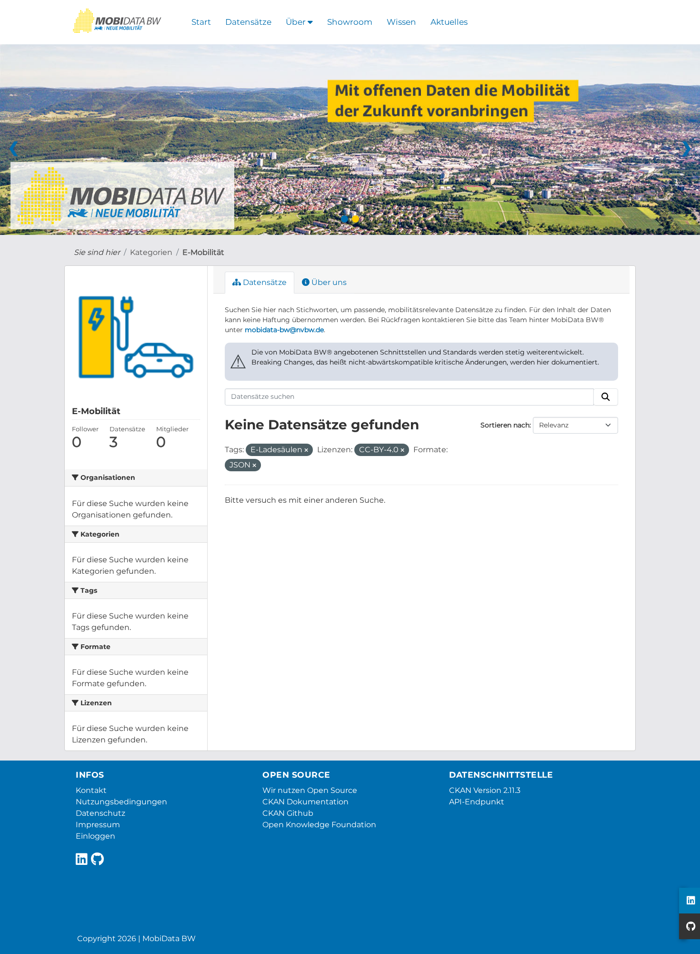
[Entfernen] (306, 450)
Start (201, 22)
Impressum (98, 824)
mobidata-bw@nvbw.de (284, 329)
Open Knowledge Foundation (319, 824)
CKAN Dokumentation (305, 801)
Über (297, 22)
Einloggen (95, 836)
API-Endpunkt (476, 801)
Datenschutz (100, 813)
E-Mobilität (203, 252)
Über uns (328, 282)
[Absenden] (605, 397)
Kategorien (151, 252)
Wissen (401, 22)
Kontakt (91, 790)
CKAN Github (287, 813)
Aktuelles (449, 22)
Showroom (349, 22)
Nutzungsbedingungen (121, 801)
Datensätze (248, 22)
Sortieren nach (505, 425)
